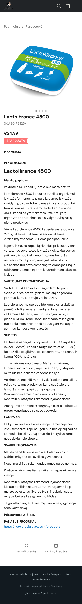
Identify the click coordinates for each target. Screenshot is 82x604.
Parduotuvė (34, 26)
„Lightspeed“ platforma (41, 593)
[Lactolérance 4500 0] (41, 70)
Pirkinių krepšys (56, 551)
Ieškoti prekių (26, 551)
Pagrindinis (12, 26)
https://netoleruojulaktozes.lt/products (32, 526)
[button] (8, 6)
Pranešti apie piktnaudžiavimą (41, 586)
